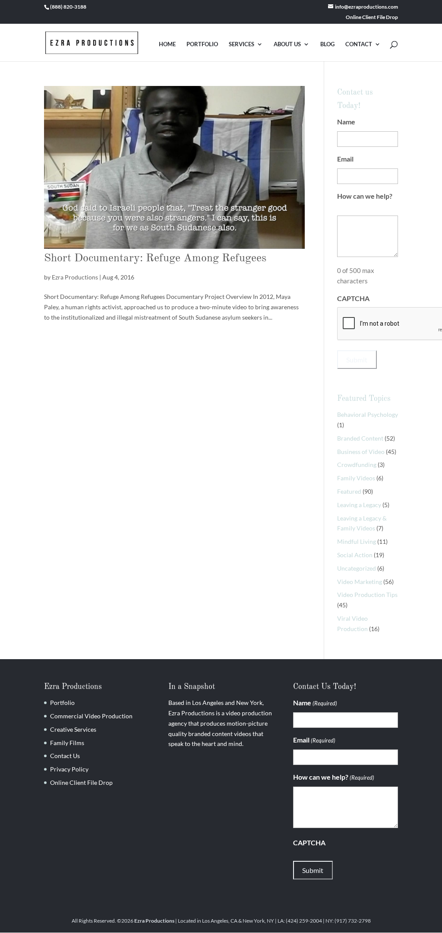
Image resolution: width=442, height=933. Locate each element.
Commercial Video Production (91, 716)
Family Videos (356, 478)
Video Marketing (359, 581)
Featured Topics (364, 399)
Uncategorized (356, 568)
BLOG (327, 44)
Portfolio (62, 702)
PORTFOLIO (202, 44)
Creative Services (73, 729)
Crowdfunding (356, 464)
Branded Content (360, 438)
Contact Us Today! (324, 687)
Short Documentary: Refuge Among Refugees (155, 258)
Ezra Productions (75, 277)
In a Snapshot (191, 687)
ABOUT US (287, 44)
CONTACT (358, 44)
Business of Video (361, 451)
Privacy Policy (69, 769)
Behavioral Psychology (367, 414)
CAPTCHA (353, 298)
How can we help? (364, 201)
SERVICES (241, 44)
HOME (167, 44)
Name (359, 121)
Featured (349, 491)
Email (358, 159)
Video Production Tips (367, 594)
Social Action (355, 555)
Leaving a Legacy (359, 504)
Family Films (67, 742)
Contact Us (65, 755)
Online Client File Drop (372, 17)
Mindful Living (356, 541)
